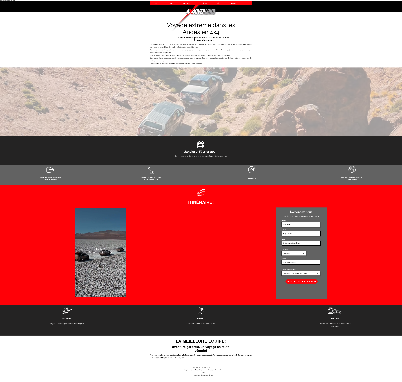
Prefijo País (285, 249)
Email (283, 239)
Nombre (284, 220)
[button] (201, 101)
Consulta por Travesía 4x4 (289, 269)
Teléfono (284, 258)
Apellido (284, 229)
